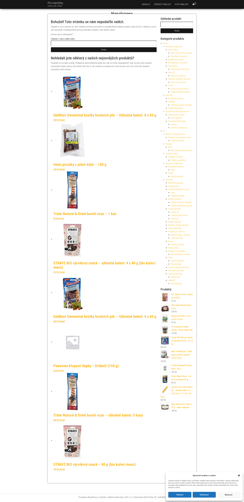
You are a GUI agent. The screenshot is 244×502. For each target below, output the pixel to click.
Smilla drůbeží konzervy (180, 92)
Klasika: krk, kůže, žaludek (181, 202)
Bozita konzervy (177, 176)
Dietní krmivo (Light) (176, 115)
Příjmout (179, 495)
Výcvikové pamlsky (176, 270)
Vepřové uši (175, 277)
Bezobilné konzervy (176, 59)
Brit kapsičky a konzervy (178, 63)
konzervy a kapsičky (179, 127)
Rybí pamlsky (181, 4)
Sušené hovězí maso (179, 215)
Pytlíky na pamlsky (178, 160)
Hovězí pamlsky (174, 209)
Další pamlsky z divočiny (180, 235)
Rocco (170, 241)
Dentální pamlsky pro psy (178, 189)
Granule (169, 144)
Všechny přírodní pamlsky (178, 267)
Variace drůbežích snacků (181, 205)
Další (173, 192)
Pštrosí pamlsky (174, 228)
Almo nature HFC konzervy (181, 53)
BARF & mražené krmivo (175, 134)
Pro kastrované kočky (177, 121)
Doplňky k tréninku (175, 157)
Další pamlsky (173, 186)
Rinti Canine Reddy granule (182, 150)
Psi (164, 131)
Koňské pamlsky (174, 222)
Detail (62, 120)
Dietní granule (176, 118)
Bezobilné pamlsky (175, 98)
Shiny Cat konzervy (178, 82)
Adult (173, 170)
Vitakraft (171, 280)
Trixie (170, 257)
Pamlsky (169, 95)
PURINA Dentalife (178, 196)
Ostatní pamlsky (177, 261)
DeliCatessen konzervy (180, 69)
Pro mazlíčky (55, 3)
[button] (239, 475)
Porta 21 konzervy (178, 76)
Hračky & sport (172, 153)
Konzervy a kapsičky (174, 46)
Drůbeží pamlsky (162, 4)
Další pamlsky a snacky (180, 254)
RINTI (170, 147)
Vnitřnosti (175, 218)
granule (146, 4)
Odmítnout (204, 495)
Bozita (170, 173)
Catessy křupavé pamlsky (181, 105)
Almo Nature (173, 50)
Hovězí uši (175, 212)
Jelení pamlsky (177, 238)
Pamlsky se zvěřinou (176, 231)
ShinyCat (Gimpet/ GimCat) (179, 79)
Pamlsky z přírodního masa (179, 137)
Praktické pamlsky (175, 108)
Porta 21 (171, 72)
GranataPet (172, 66)
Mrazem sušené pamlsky (178, 225)
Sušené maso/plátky (176, 251)
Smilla (170, 85)
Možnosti (228, 495)
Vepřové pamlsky (175, 274)
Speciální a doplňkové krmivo (177, 111)
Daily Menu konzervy (179, 56)
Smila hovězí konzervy (180, 89)
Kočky (165, 43)
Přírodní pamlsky (177, 244)
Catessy (171, 101)
